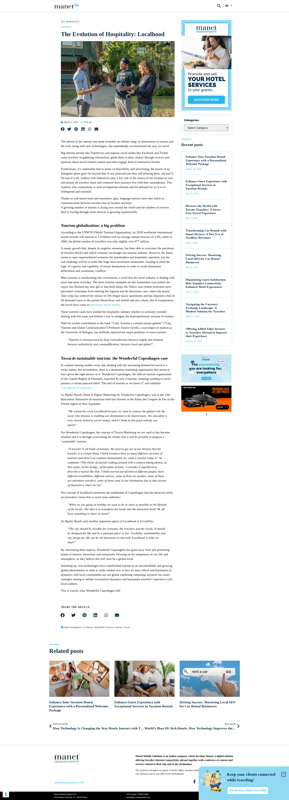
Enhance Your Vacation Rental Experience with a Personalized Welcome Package (206, 160)
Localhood (88, 627)
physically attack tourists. (105, 304)
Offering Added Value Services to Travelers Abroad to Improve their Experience (206, 332)
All (63, 21)
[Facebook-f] (194, 781)
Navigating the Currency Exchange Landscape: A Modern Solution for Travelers (205, 308)
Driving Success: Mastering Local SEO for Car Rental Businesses (203, 258)
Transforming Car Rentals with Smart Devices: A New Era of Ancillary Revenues (206, 234)
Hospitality (73, 21)
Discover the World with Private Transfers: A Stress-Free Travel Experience (203, 209)
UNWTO (87, 232)
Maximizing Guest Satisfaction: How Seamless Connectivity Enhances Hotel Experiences (206, 283)
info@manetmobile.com (69, 782)
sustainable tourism (103, 627)
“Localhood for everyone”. (77, 387)
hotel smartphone (72, 627)
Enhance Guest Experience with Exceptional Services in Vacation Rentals (206, 185)
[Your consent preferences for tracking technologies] (6, 794)
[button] (219, 6)
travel (127, 627)
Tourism (118, 627)
